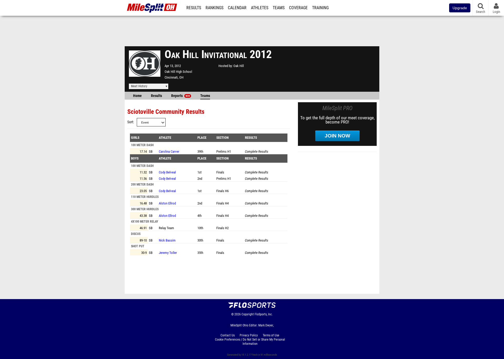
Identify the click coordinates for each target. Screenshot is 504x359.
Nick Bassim (167, 240)
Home (137, 96)
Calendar (237, 8)
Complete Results (256, 151)
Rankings (214, 8)
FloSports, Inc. (264, 314)
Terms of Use (271, 335)
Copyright (248, 314)
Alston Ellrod (167, 203)
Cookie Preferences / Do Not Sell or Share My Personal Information (250, 342)
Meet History (139, 86)
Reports (180, 96)
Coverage (298, 8)
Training (320, 8)
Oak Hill (238, 66)
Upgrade (460, 8)
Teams (279, 8)
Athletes (259, 8)
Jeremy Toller (168, 253)
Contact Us (227, 335)
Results (193, 8)
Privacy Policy (249, 335)
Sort (130, 122)
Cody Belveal (167, 172)
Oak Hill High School (178, 72)
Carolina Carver (169, 151)
